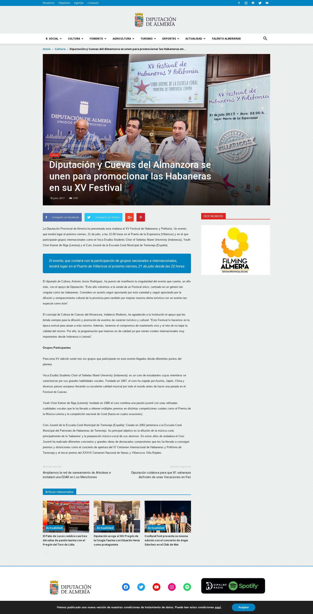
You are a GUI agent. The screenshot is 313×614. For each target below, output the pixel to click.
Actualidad (54, 528)
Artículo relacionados (59, 492)
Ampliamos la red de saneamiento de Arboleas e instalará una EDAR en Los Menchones (77, 475)
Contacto (93, 3)
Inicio (47, 49)
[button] (265, 39)
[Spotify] (253, 3)
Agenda (78, 3)
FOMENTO (96, 38)
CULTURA (74, 38)
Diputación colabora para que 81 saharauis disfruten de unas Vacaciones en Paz (161, 475)
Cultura (54, 155)
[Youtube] (267, 3)
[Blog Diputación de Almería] (156, 20)
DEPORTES (169, 38)
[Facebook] (239, 3)
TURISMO (147, 38)
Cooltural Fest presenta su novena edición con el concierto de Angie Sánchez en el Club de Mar (166, 540)
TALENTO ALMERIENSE (226, 38)
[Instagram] (246, 3)
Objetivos (64, 3)
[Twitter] (260, 3)
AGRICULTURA (122, 38)
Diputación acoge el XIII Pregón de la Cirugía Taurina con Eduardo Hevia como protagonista (117, 540)
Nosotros (48, 3)
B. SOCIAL (52, 38)
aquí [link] (218, 607)
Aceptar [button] (243, 607)
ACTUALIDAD (193, 38)
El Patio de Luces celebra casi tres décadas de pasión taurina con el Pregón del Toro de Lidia (65, 540)
